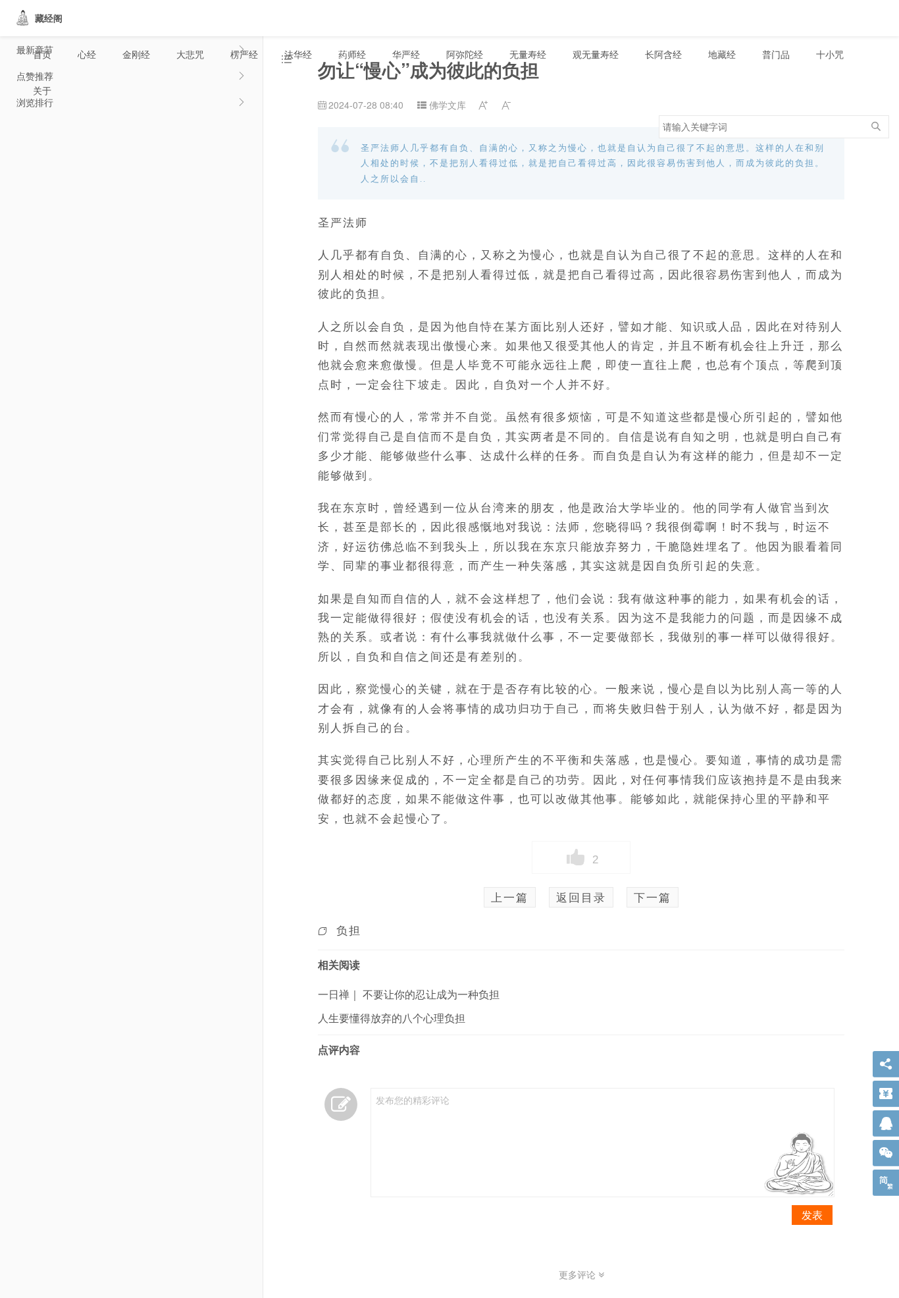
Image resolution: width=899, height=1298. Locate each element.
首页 (42, 54)
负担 (348, 930)
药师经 (352, 54)
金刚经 (136, 54)
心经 (87, 54)
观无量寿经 (596, 54)
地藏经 (722, 54)
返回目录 (581, 897)
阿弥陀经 (464, 54)
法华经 (298, 54)
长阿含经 (663, 54)
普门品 (776, 54)
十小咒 (830, 54)
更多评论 (578, 1274)
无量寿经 (527, 54)
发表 (812, 1214)
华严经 (406, 54)
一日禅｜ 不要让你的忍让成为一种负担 (409, 994)
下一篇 (652, 897)
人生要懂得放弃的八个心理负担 (391, 1017)
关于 (42, 90)
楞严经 (244, 54)
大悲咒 (190, 54)
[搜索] (876, 126)
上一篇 (509, 897)
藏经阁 (49, 17)
